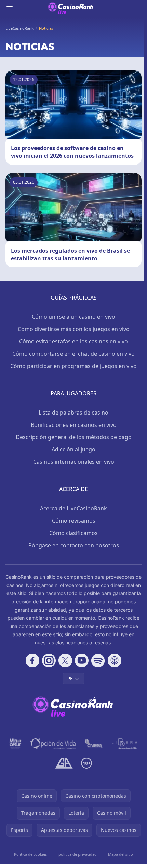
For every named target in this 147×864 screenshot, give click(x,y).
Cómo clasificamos (73, 533)
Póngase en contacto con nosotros (73, 545)
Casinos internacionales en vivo (73, 462)
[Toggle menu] (9, 9)
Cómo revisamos (73, 520)
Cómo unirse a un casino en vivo (73, 316)
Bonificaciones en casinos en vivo (74, 425)
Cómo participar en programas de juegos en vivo (73, 366)
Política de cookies (30, 854)
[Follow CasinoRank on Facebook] (32, 660)
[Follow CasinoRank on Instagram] (49, 660)
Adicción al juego (73, 449)
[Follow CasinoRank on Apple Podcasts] (114, 660)
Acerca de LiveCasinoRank (73, 508)
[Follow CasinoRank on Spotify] (98, 660)
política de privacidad (77, 854)
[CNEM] (94, 743)
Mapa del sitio (120, 854)
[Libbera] (125, 743)
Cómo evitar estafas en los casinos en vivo (73, 341)
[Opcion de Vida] (53, 743)
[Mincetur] (15, 743)
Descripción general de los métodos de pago (74, 437)
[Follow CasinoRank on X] (65, 660)
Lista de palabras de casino (73, 412)
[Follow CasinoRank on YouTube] (82, 660)
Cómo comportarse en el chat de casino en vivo (73, 353)
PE (70, 678)
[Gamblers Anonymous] (63, 763)
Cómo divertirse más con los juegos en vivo (74, 329)
